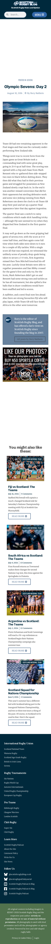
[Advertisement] (25, 49)
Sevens (30, 79)
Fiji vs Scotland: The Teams (21, 488)
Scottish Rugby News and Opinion (25, 8)
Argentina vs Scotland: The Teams (23, 622)
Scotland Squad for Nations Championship (23, 691)
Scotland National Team (32, 459)
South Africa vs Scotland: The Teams (25, 557)
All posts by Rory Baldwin (30, 339)
